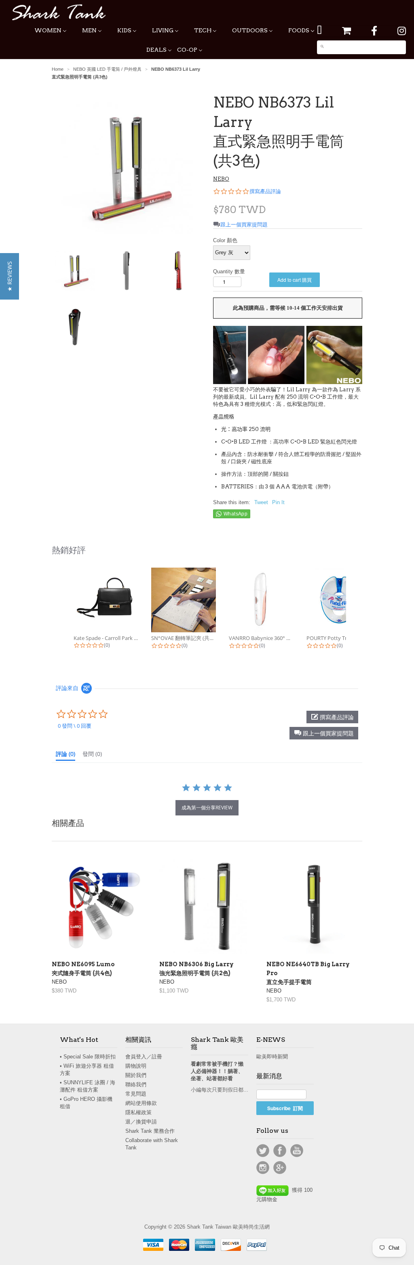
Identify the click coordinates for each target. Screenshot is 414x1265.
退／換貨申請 (141, 1122)
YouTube (296, 1150)
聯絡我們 (135, 1084)
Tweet (261, 502)
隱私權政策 (138, 1112)
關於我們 (135, 1075)
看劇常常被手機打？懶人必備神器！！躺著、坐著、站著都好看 (217, 1071)
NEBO (221, 179)
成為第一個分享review (207, 807)
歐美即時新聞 (272, 1057)
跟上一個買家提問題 (244, 224)
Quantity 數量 (229, 271)
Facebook (279, 1150)
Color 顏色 (225, 240)
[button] (323, 733)
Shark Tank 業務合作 (150, 1131)
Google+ (279, 1167)
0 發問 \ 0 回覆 (74, 725)
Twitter (262, 1150)
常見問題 (135, 1094)
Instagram (262, 1167)
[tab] (65, 755)
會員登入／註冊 (143, 1057)
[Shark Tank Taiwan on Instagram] (401, 31)
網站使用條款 (141, 1103)
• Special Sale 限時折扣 (88, 1057)
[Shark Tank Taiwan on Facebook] (374, 31)
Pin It (278, 502)
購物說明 (135, 1066)
